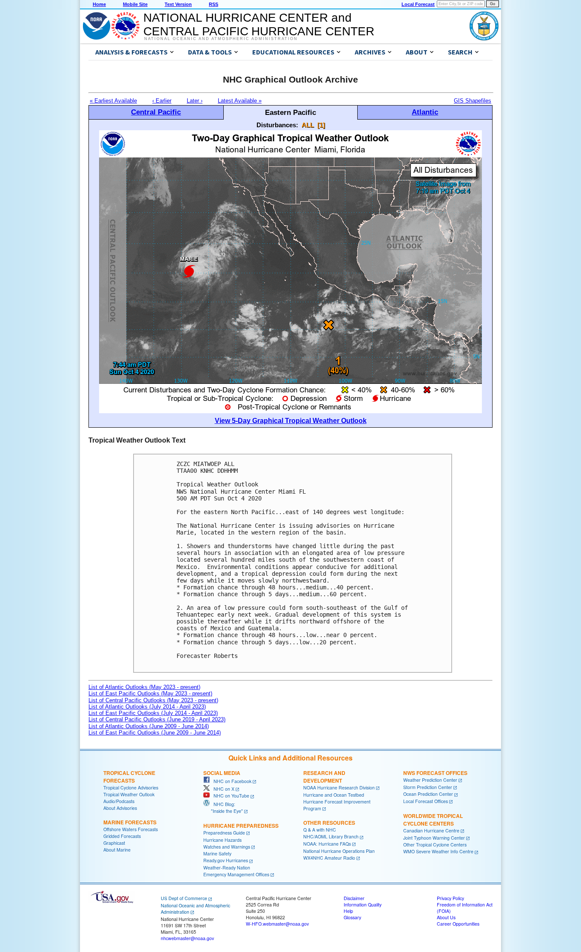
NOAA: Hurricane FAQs (327, 844)
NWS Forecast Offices (435, 773)
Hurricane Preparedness (241, 825)
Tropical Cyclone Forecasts (129, 776)
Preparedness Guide (224, 832)
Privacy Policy (450, 898)
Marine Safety (217, 853)
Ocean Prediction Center (428, 794)
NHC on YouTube (229, 795)
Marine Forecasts (130, 822)
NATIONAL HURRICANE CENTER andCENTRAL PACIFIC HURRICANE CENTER (258, 24)
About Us (446, 917)
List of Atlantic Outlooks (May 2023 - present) (144, 687)
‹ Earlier (161, 100)
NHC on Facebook (230, 781)
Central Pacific (156, 112)
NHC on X (222, 789)
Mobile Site (135, 4)
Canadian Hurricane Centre (431, 830)
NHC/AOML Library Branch (331, 836)
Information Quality (363, 904)
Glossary (352, 917)
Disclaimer (354, 898)
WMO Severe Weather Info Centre (438, 851)
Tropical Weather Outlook (128, 794)
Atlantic (425, 112)
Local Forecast (418, 4)
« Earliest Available (113, 100)
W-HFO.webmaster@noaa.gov (277, 924)
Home (99, 4)
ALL (308, 125)
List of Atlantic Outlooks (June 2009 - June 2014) (148, 726)
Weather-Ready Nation (226, 867)
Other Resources (329, 822)
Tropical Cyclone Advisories (130, 787)
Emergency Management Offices (236, 874)
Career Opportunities (458, 924)
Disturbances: (277, 125)
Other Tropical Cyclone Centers (435, 844)
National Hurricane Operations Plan (339, 851)
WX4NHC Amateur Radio (329, 858)
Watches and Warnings (226, 846)
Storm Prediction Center (427, 787)
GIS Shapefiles (472, 100)
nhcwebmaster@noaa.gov (187, 938)
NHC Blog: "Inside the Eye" (223, 807)
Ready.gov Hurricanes (225, 860)
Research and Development (324, 776)
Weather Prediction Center (430, 780)
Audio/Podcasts (118, 801)
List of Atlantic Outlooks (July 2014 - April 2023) (147, 706)
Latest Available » (240, 100)
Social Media (221, 773)
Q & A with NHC (319, 829)
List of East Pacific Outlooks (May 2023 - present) (150, 693)
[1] (321, 125)
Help (348, 911)
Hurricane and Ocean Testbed (333, 795)
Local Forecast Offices (425, 801)
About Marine (117, 849)
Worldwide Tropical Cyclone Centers (433, 819)
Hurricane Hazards (222, 840)
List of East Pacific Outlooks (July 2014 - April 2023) (153, 713)
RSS (213, 4)
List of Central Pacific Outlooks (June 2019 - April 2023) (156, 719)
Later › (194, 100)
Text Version (178, 4)
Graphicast (114, 843)
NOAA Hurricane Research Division (339, 787)
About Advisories (120, 808)
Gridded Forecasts (122, 836)
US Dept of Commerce (184, 898)
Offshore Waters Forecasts (130, 829)
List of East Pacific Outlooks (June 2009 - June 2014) (154, 732)
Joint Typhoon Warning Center (434, 838)
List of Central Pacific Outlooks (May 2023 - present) (153, 700)
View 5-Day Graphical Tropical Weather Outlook (291, 420)
